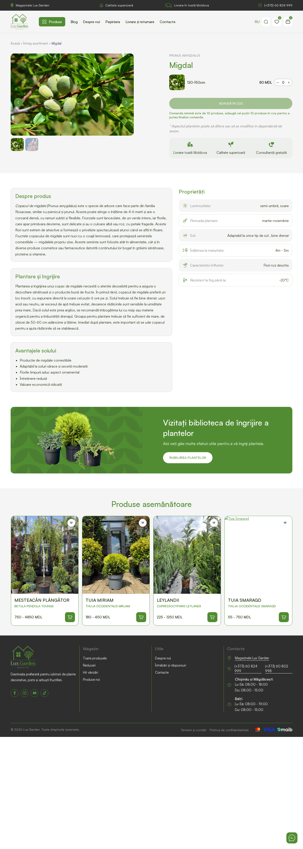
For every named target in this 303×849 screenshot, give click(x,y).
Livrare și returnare (140, 22)
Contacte (167, 22)
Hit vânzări (90, 672)
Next (126, 102)
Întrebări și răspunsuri (170, 665)
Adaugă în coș (231, 103)
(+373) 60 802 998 (276, 668)
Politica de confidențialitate (229, 730)
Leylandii (168, 600)
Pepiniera (112, 22)
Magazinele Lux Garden (32, 5)
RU (257, 22)
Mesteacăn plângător (41, 600)
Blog (74, 22)
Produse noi (91, 679)
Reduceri (89, 665)
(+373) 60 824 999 (278, 5)
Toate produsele (95, 658)
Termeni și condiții (193, 730)
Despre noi (91, 22)
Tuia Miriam (100, 600)
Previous (18, 102)
